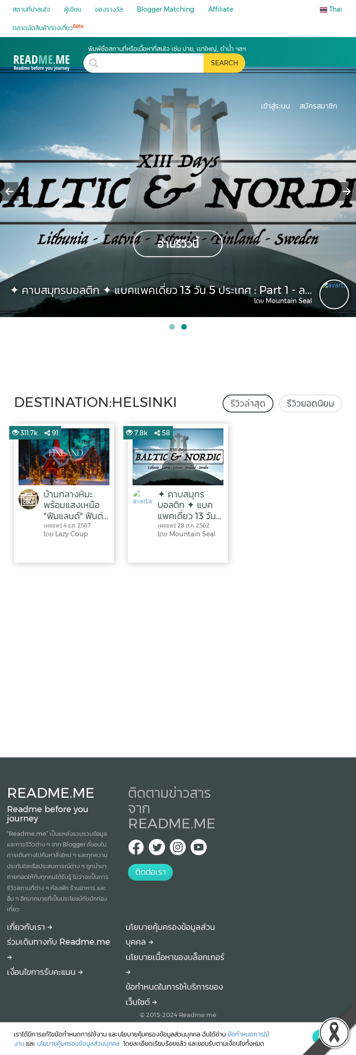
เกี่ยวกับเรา (27, 927)
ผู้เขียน (72, 9)
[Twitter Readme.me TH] (157, 850)
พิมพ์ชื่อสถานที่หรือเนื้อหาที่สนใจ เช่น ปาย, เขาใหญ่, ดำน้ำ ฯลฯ (167, 48)
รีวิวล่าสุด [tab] (248, 403)
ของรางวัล (109, 9)
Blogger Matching (165, 9)
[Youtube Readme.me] (199, 850)
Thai (334, 9)
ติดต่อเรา (150, 872)
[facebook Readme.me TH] (136, 850)
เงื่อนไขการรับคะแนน (42, 972)
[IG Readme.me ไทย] (178, 850)
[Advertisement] (178, 658)
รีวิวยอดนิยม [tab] (310, 403)
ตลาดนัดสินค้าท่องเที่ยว (48, 27)
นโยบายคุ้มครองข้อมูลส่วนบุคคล (79, 1043)
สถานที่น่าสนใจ (31, 9)
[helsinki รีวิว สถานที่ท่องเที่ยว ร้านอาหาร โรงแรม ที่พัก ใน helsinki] (48, 57)
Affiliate (220, 9)
